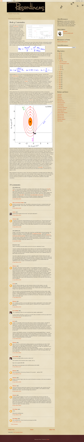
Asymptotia (59, 97)
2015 (60, 73)
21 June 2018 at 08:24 (17, 241)
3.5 (30, 99)
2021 (60, 55)
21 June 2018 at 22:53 (17, 317)
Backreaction (59, 99)
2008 (60, 86)
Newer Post (11, 429)
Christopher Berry (60, 100)
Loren (14, 283)
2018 (60, 58)
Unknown (14, 266)
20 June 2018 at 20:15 (17, 215)
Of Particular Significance (62, 107)
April (61, 67)
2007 (60, 88)
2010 (60, 82)
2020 (60, 56)
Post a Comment (14, 424)
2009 (60, 84)
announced (15, 26)
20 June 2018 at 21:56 (17, 226)
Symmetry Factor (60, 117)
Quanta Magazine (60, 110)
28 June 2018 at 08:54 (17, 405)
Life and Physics (60, 104)
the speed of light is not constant (37, 194)
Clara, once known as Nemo (18, 202)
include (26, 81)
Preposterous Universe (61, 109)
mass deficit (21, 194)
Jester (66, 31)
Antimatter (59, 95)
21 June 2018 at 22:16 (17, 306)
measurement (15, 75)
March (61, 69)
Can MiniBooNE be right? (64, 63)
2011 (60, 81)
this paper (41, 167)
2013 (60, 77)
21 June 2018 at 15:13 (17, 297)
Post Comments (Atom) (18, 432)
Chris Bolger (15, 409)
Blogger (47, 439)
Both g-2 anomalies (63, 61)
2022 (60, 53)
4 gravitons (59, 94)
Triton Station (60, 121)
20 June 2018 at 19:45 (17, 208)
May (61, 65)
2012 (60, 79)
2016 (60, 71)
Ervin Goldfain (15, 310)
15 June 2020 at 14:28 (17, 421)
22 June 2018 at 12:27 (17, 366)
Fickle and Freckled (61, 102)
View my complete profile (68, 33)
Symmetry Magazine (61, 119)
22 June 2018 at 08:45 (17, 352)
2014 (60, 75)
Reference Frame (60, 115)
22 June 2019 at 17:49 (17, 414)
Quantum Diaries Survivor (62, 112)
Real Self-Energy (60, 114)
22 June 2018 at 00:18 (17, 338)
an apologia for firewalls (36, 233)
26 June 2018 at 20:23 (17, 391)
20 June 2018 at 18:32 (17, 198)
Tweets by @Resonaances (62, 41)
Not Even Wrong (60, 105)
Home (31, 429)
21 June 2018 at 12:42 (17, 262)
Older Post (52, 429)
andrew (14, 212)
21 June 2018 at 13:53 (17, 279)
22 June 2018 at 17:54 (17, 373)
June (61, 60)
